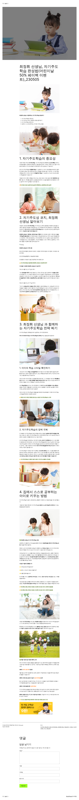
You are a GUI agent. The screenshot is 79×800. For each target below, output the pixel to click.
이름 (20, 766)
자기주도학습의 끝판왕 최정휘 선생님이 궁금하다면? (34, 262)
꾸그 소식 (21, 725)
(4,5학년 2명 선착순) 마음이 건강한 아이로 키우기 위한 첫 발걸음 (37, 586)
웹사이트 (21, 778)
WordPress (69, 796)
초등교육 (48, 728)
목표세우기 (66, 727)
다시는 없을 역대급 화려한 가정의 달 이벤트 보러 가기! (34, 699)
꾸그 (45, 728)
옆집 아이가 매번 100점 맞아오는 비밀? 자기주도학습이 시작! (36, 397)
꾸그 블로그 (5, 3)
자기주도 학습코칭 (44, 727)
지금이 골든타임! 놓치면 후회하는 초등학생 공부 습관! (38, 185)
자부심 (71, 727)
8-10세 (23, 185)
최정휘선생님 (61, 727)
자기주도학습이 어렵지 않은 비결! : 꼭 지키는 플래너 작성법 (35, 459)
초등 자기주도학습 (53, 727)
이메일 (21, 772)
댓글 (21, 750)
